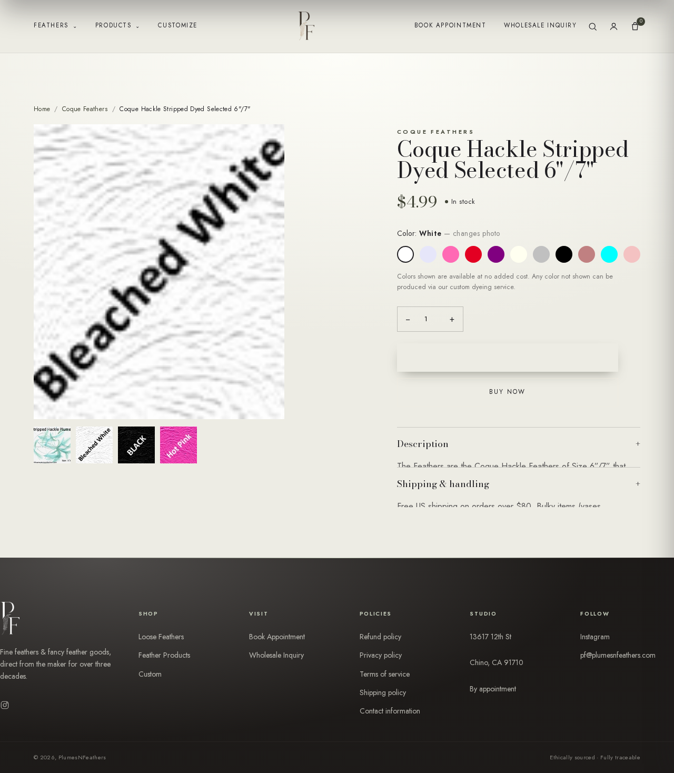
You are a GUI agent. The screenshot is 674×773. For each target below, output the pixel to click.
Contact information (390, 711)
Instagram (595, 636)
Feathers (55, 25)
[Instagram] (4, 705)
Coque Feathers (85, 109)
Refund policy (380, 636)
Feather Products (164, 655)
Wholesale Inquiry (540, 25)
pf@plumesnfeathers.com (618, 655)
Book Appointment (450, 25)
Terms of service (385, 674)
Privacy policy (381, 655)
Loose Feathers (161, 636)
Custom (150, 674)
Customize (177, 25)
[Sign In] (614, 27)
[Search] (593, 27)
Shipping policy (383, 692)
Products (118, 25)
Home (42, 109)
